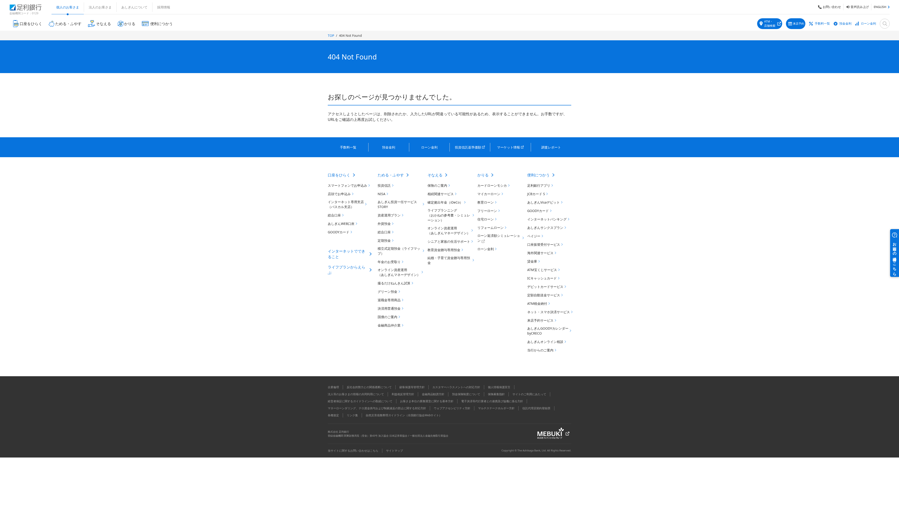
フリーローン (487, 210)
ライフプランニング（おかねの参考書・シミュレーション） (448, 215)
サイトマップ (394, 451)
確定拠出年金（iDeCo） (445, 202)
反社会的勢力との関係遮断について (369, 387)
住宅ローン (485, 219)
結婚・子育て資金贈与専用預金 (448, 260)
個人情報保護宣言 (499, 387)
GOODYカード (338, 232)
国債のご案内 (387, 317)
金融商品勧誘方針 (433, 394)
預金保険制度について (466, 394)
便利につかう (538, 175)
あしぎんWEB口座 (341, 223)
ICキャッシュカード (542, 278)
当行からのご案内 (540, 350)
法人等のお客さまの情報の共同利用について (356, 394)
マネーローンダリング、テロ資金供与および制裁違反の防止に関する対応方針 (377, 408)
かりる (483, 175)
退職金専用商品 (389, 300)
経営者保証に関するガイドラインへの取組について (360, 401)
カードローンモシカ (492, 185)
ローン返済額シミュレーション (498, 238)
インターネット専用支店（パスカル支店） (346, 204)
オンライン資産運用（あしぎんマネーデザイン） (399, 272)
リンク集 (352, 415)
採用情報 (163, 7)
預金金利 (845, 23)
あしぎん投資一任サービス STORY (397, 204)
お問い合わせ (832, 7)
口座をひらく (339, 175)
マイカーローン (488, 194)
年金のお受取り (389, 262)
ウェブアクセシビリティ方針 (452, 408)
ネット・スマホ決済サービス (548, 312)
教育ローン (485, 202)
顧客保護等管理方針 (412, 387)
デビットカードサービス (545, 286)
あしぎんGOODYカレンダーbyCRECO (547, 330)
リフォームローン (490, 227)
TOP (331, 35)
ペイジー (533, 236)
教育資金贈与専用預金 (443, 250)
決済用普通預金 (389, 308)
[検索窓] (885, 24)
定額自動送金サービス (543, 295)
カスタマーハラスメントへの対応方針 (456, 387)
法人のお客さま (100, 7)
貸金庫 (532, 261)
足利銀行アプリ (538, 185)
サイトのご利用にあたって (529, 394)
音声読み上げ (860, 7)
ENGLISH (880, 7)
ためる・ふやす (391, 175)
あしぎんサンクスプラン (545, 227)
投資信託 (384, 185)
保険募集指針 (496, 394)
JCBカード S (536, 194)
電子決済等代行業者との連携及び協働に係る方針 (492, 401)
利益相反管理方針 (403, 394)
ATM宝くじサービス (542, 270)
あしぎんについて (134, 7)
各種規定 (333, 415)
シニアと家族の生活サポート (448, 241)
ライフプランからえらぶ (346, 269)
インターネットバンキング (547, 219)
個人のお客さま (67, 7)
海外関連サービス (540, 253)
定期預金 (384, 240)
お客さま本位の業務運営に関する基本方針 (426, 401)
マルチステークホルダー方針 (496, 408)
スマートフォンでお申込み (347, 185)
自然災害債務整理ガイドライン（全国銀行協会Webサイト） (404, 415)
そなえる (434, 175)
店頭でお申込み (339, 194)
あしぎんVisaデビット (543, 202)
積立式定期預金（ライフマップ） (399, 251)
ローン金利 (868, 23)
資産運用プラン (389, 215)
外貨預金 (384, 223)
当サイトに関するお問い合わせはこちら (353, 451)
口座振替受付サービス (543, 244)
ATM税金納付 (537, 303)
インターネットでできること (346, 254)
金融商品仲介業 (389, 325)
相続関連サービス (440, 194)
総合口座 (334, 215)
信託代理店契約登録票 (536, 408)
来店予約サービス (540, 320)
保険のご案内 (437, 185)
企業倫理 (333, 387)
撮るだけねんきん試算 (394, 283)
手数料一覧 (822, 23)
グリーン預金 (387, 291)
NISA (381, 194)
